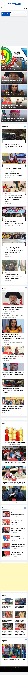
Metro (4, 603)
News (8, 63)
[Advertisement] (14, 31)
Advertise (15, 667)
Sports (13, 657)
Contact (9, 667)
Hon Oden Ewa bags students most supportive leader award (18, 522)
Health (13, 440)
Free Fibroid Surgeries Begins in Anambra (14, 502)
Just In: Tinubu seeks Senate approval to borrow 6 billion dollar (17, 69)
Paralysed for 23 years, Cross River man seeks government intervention (20, 633)
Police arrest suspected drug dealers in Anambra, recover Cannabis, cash (7, 633)
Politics (9, 142)
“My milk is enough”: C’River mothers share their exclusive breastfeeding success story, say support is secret (14, 464)
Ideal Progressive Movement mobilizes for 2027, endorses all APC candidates (13, 146)
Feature (11, 460)
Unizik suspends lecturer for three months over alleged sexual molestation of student (13, 82)
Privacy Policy (21, 667)
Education (5, 77)
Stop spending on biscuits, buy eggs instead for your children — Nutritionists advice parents (14, 484)
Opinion (4, 115)
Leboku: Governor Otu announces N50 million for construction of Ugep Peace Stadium (13, 408)
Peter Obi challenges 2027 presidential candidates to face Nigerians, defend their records (13, 276)
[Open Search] (24, 8)
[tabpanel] (14, 653)
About (5, 667)
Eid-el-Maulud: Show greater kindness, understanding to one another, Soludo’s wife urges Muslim (13, 94)
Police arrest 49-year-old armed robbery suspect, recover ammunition (7, 620)
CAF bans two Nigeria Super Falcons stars (14, 659)
